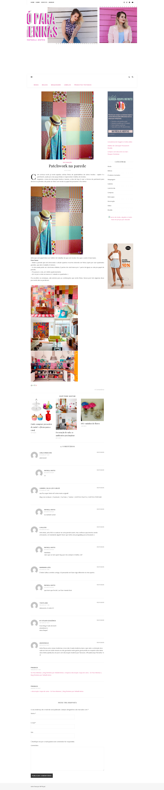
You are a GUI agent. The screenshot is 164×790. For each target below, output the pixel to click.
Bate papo (111, 197)
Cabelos (67, 85)
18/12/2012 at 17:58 (44, 605)
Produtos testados (82, 85)
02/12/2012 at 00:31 (44, 529)
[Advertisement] (82, 60)
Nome (33, 713)
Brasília (110, 210)
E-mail (33, 723)
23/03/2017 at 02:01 (36, 688)
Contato (44, 2)
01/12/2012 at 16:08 (44, 490)
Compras (111, 192)
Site (32, 732)
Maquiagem (56, 85)
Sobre (38, 2)
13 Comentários (99, 390)
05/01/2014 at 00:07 (44, 645)
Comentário (34, 745)
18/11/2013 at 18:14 (44, 622)
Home (32, 2)
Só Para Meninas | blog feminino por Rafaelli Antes (82, 20)
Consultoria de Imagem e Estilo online (120, 142)
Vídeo (109, 206)
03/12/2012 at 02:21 (49, 472)
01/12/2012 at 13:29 (44, 455)
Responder (100, 452)
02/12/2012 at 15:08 (44, 569)
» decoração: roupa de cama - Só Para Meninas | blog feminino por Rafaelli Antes (57, 691)
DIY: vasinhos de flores (90, 423)
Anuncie (51, 2)
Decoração (67, 162)
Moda (36, 85)
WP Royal (42, 786)
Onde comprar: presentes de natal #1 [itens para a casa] (41, 427)
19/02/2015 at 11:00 (36, 669)
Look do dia (111, 188)
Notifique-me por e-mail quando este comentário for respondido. (53, 742)
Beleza (45, 85)
